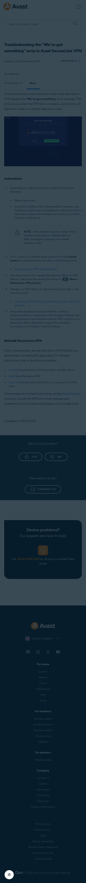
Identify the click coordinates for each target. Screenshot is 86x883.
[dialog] (43, 441)
